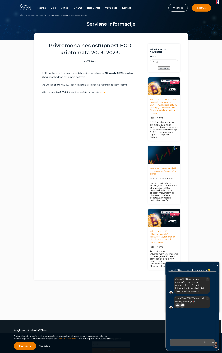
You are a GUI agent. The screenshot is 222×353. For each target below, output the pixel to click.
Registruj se (202, 8)
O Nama (77, 8)
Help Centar (93, 8)
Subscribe (164, 68)
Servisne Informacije (35, 15)
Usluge (64, 8)
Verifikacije (111, 8)
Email (153, 56)
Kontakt (126, 8)
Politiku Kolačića (67, 338)
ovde (103, 92)
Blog (53, 8)
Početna (41, 8)
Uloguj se (178, 8)
